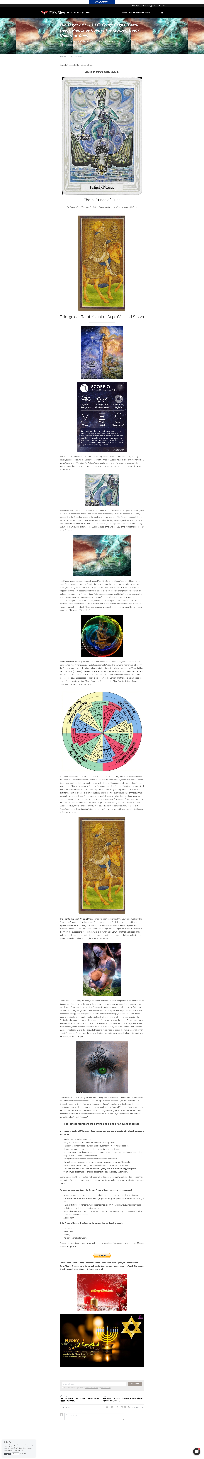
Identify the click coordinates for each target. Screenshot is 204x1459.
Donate (102, 1255)
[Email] (122, 1407)
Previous (64, 1396)
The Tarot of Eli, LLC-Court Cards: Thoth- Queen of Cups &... (123, 1399)
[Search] (158, 13)
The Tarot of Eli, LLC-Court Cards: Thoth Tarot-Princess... (79, 1399)
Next (104, 1396)
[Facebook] (107, 1407)
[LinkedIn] (117, 1407)
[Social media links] (159, 5)
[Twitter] (112, 1407)
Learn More (20, 1450)
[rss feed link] (125, 1407)
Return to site (65, 1407)
